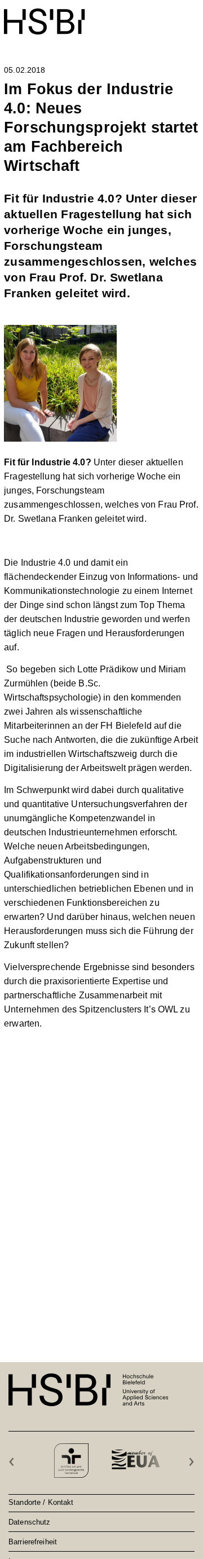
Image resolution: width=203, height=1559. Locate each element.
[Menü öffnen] (191, 16)
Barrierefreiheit (32, 1541)
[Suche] (165, 15)
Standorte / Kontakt (40, 1502)
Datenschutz (29, 1522)
